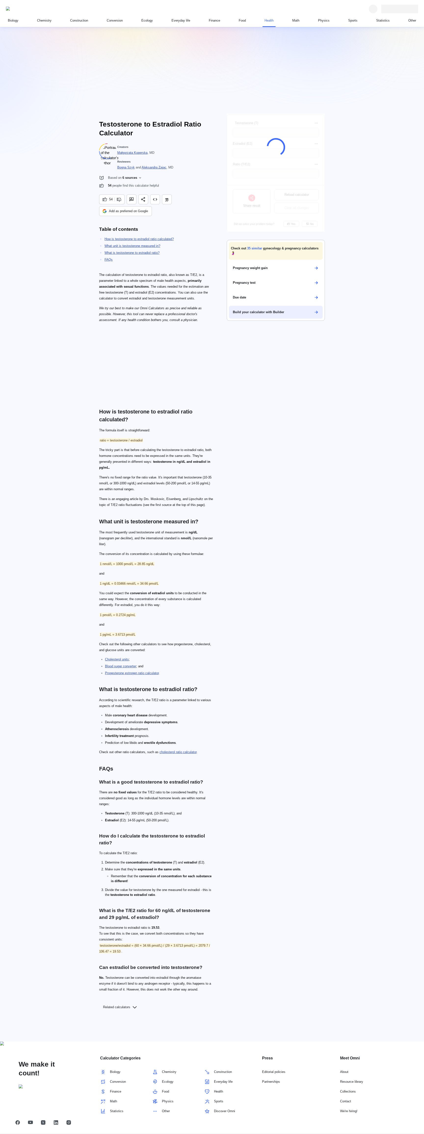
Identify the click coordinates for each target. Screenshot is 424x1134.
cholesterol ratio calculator (178, 752)
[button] (276, 251)
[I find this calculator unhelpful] (120, 199)
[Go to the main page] (28, 9)
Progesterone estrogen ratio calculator (132, 673)
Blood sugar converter (120, 666)
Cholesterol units (117, 659)
